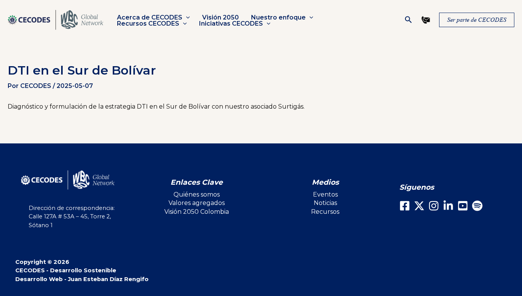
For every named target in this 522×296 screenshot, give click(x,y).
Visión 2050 (220, 18)
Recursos (325, 211)
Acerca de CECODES (149, 18)
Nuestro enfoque (278, 18)
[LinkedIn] (448, 205)
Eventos (325, 194)
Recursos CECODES (148, 24)
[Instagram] (433, 205)
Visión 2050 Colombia (196, 211)
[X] (419, 205)
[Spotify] (477, 205)
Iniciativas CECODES (231, 24)
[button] (186, 18)
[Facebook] (404, 205)
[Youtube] (462, 205)
